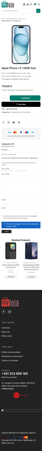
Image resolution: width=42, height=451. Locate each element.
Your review (6, 174)
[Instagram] (9, 122)
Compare (14, 76)
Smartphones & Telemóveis (16, 19)
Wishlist (13, 73)
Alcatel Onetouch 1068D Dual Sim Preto (10, 266)
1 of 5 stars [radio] (2, 171)
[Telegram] (19, 122)
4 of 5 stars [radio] (17, 171)
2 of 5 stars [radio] (6, 171)
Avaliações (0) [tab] (8, 144)
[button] (24, 4)
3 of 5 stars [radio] (11, 171)
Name (4, 200)
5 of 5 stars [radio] (25, 171)
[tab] (8, 144)
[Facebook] (4, 122)
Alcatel (11, 270)
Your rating (6, 169)
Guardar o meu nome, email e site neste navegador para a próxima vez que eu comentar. (20, 217)
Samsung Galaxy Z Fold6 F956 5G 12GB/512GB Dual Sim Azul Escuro (31, 267)
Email (4, 208)
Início (3, 19)
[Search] (38, 11)
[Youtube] (14, 122)
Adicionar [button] (11, 276)
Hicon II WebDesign (25, 440)
